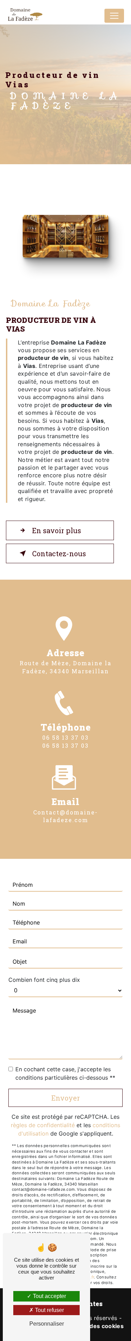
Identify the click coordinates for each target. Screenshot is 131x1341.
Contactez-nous (59, 553)
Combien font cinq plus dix (44, 979)
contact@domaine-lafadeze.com (65, 816)
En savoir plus (56, 530)
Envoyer (65, 1097)
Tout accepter (48, 1296)
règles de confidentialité (43, 1125)
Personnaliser (46, 1324)
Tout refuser (49, 1310)
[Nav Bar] (114, 16)
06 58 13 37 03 (65, 737)
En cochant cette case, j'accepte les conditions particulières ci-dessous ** (65, 1073)
